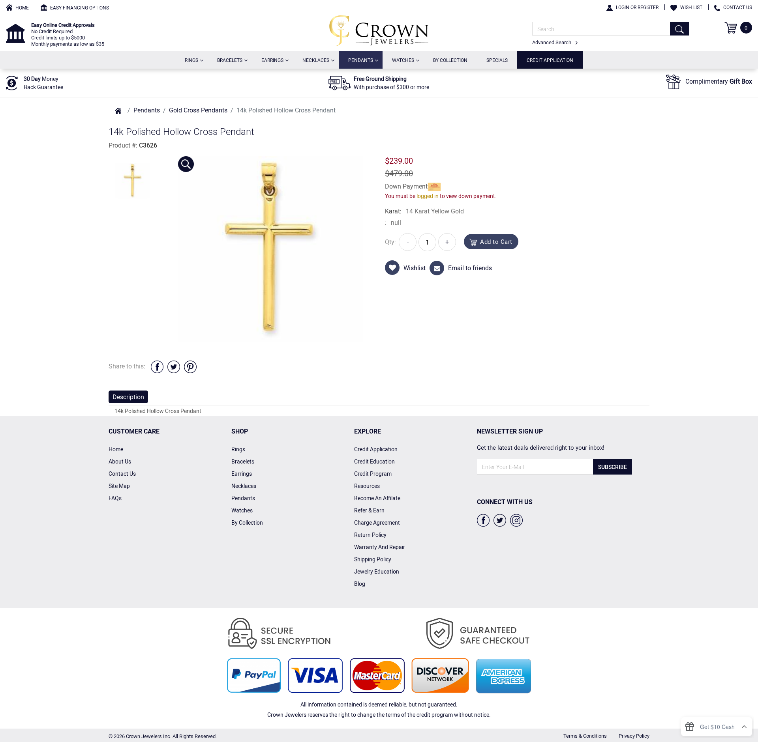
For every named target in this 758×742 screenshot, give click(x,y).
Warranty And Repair (379, 547)
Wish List (691, 7)
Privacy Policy (634, 735)
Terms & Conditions (585, 735)
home (116, 449)
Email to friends (470, 268)
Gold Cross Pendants (198, 110)
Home (22, 7)
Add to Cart (496, 241)
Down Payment (406, 186)
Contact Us (737, 7)
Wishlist (414, 268)
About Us (120, 461)
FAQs (115, 498)
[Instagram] (516, 519)
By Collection (450, 60)
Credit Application (550, 60)
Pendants (362, 59)
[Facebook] (483, 519)
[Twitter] (500, 519)
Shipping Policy (372, 559)
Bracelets (231, 59)
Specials (497, 60)
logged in (428, 196)
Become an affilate (377, 498)
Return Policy (370, 534)
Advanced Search (552, 42)
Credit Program (373, 473)
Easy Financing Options (79, 7)
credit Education (374, 461)
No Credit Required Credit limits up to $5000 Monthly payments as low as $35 (67, 34)
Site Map (119, 486)
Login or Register (637, 7)
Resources (367, 486)
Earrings (274, 59)
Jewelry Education (376, 571)
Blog (359, 583)
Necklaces (317, 59)
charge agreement (377, 522)
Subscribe (612, 467)
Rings (193, 59)
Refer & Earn (369, 510)
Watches (404, 59)
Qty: (390, 241)
